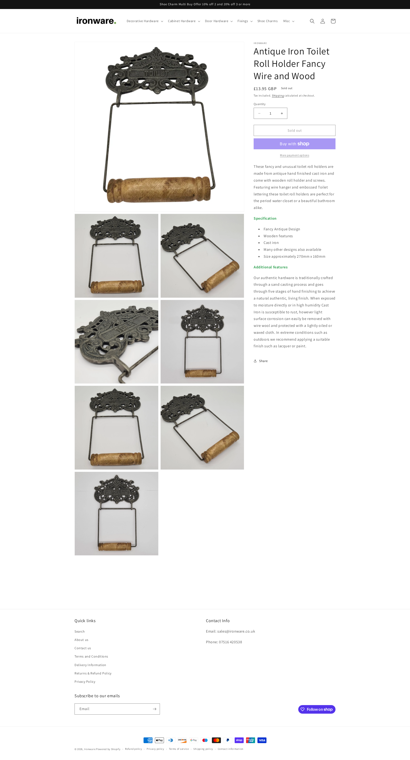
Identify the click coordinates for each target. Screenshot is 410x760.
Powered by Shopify (108, 749)
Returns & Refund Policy (93, 673)
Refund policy (133, 748)
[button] (144, 21)
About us (82, 640)
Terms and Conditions (91, 656)
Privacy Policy (85, 681)
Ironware (90, 749)
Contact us (83, 648)
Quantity (260, 104)
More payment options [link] (294, 155)
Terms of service (179, 748)
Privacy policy (155, 748)
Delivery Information (90, 665)
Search (80, 631)
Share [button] (263, 361)
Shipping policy (203, 748)
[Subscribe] (154, 709)
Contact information (230, 748)
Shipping (278, 95)
